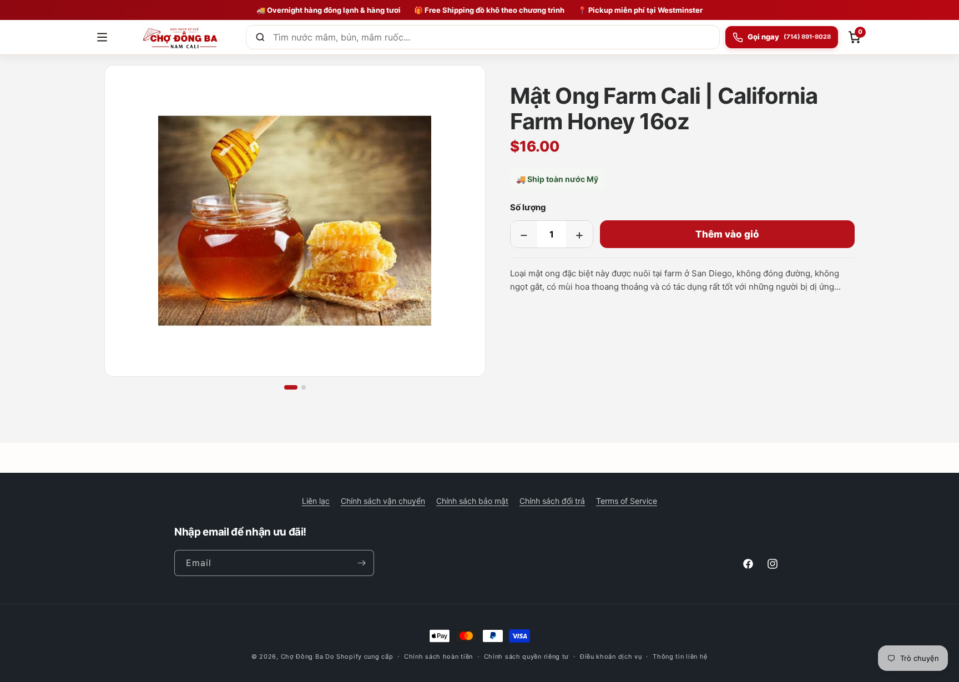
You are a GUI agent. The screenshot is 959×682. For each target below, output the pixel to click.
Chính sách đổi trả (552, 501)
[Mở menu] (102, 37)
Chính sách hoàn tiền (438, 656)
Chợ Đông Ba (302, 656)
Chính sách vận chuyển (383, 501)
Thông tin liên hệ (680, 656)
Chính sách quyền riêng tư (526, 656)
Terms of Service (626, 501)
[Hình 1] (290, 387)
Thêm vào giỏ (727, 234)
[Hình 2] (303, 387)
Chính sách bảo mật (472, 501)
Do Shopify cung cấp (359, 656)
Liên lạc (316, 501)
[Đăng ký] (361, 563)
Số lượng (528, 207)
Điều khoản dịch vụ (611, 656)
